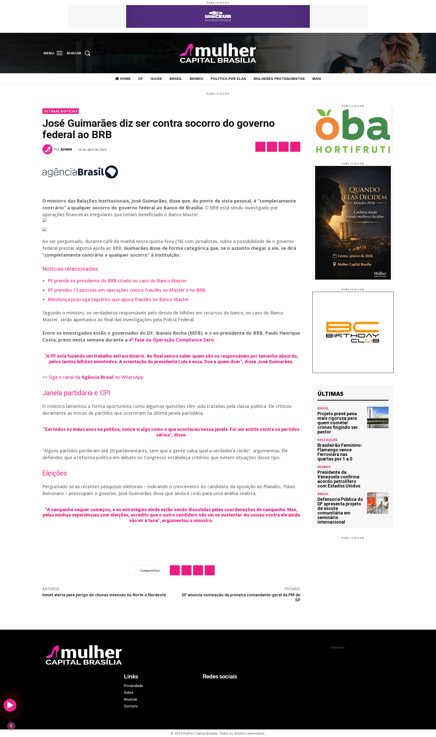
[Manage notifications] (11, 726)
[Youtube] (388, 53)
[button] (80, 53)
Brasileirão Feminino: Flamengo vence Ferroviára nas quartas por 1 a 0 (339, 452)
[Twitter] (378, 53)
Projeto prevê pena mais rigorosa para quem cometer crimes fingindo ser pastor (337, 422)
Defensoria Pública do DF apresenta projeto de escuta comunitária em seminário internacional (340, 511)
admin (66, 149)
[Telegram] (295, 147)
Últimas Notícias (60, 111)
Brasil (323, 408)
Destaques (327, 439)
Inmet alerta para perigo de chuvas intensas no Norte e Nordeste (104, 595)
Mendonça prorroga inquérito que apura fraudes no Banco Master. (119, 299)
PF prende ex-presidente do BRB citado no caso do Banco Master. (118, 281)
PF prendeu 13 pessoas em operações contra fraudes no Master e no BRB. (127, 290)
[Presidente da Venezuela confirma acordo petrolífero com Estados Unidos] (378, 476)
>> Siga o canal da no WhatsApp (93, 377)
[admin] (48, 149)
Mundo (324, 467)
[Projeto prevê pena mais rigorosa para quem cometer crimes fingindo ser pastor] (378, 417)
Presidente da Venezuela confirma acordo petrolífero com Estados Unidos (338, 479)
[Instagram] (367, 53)
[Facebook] (357, 53)
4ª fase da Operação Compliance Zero (171, 340)
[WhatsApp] (284, 147)
